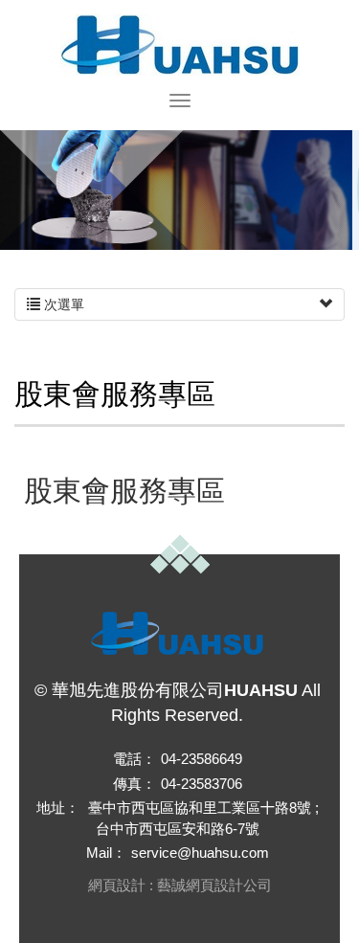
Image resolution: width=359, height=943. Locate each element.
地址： (57, 807)
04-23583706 (201, 783)
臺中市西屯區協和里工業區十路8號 (199, 807)
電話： (134, 759)
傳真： (134, 783)
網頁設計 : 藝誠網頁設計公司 (180, 885)
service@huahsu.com (200, 852)
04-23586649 (201, 759)
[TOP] (180, 554)
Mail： (106, 852)
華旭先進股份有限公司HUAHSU (180, 45)
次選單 (62, 304)
